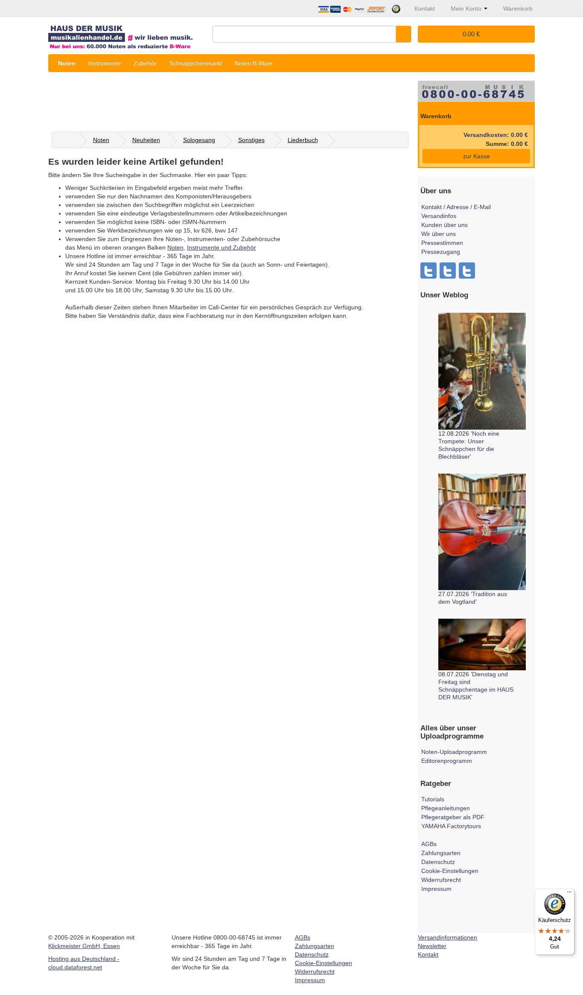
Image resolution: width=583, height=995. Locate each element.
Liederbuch (303, 140)
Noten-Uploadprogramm (454, 751)
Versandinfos (438, 215)
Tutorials (432, 799)
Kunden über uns (444, 224)
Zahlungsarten (441, 853)
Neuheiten (146, 140)
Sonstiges (251, 140)
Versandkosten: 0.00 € (495, 134)
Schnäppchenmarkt (195, 63)
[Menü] (569, 894)
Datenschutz (438, 861)
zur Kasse (476, 156)
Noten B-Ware (254, 63)
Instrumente (104, 63)
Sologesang (199, 140)
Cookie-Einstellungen (449, 870)
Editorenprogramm (446, 760)
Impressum (436, 888)
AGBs (429, 844)
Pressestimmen (442, 242)
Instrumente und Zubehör (221, 247)
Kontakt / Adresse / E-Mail (456, 207)
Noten (67, 63)
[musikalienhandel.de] (127, 34)
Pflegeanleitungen (445, 808)
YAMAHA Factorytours (451, 826)
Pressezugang (440, 251)
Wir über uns (438, 233)
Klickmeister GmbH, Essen (84, 946)
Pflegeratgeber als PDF (452, 817)
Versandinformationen (447, 937)
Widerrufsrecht (441, 879)
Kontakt (428, 954)
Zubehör (145, 63)
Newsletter (432, 946)
